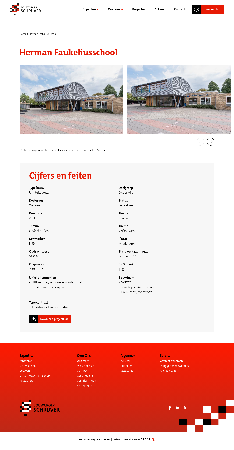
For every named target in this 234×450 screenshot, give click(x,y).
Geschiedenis (85, 376)
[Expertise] (98, 9)
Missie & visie (85, 366)
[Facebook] (170, 407)
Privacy (117, 439)
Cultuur (82, 371)
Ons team (83, 361)
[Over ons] (122, 9)
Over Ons (84, 356)
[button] (200, 141)
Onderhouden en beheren (36, 376)
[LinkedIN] (177, 407)
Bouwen (25, 371)
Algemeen (128, 356)
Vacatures (127, 371)
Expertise (89, 9)
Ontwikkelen (28, 366)
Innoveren (26, 361)
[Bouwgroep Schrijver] (25, 9)
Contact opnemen (171, 361)
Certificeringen (86, 380)
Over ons (114, 9)
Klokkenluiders (169, 371)
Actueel (160, 9)
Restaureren (27, 380)
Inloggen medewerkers (174, 366)
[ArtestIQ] (146, 439)
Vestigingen (84, 385)
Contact (179, 9)
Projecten (139, 9)
